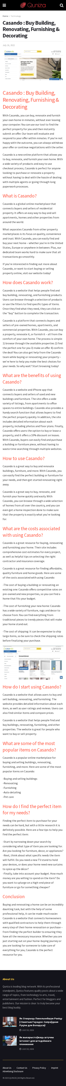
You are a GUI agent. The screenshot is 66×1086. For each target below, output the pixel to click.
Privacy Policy (39, 1067)
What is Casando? (20, 196)
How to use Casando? (24, 458)
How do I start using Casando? (32, 687)
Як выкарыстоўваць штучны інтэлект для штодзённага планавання (36, 1041)
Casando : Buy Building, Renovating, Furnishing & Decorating (31, 99)
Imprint (54, 1067)
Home (5, 16)
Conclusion (14, 896)
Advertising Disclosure (13, 1071)
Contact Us (22, 1067)
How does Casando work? (28, 282)
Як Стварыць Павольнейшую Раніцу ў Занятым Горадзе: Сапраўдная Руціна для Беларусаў (40, 1022)
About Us (7, 1067)
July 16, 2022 (9, 45)
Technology (16, 16)
